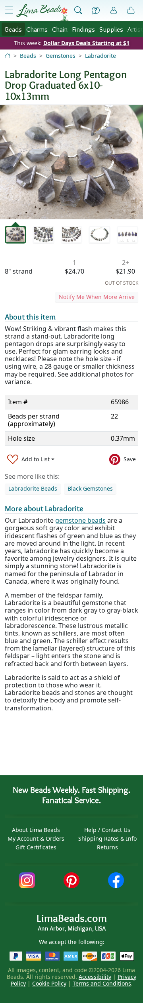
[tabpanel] (71, 162)
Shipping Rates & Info (107, 838)
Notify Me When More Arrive (97, 297)
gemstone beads (80, 520)
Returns (107, 847)
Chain (60, 29)
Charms (37, 29)
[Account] (114, 10)
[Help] (96, 10)
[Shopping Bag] (131, 10)
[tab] (15, 235)
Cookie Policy (49, 983)
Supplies (111, 29)
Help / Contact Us (107, 830)
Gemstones (60, 55)
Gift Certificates (35, 847)
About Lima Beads (36, 830)
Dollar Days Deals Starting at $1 (86, 43)
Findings (83, 29)
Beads (13, 29)
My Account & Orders (36, 838)
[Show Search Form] (78, 10)
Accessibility (95, 976)
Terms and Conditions (102, 983)
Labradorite (100, 55)
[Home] (7, 55)
